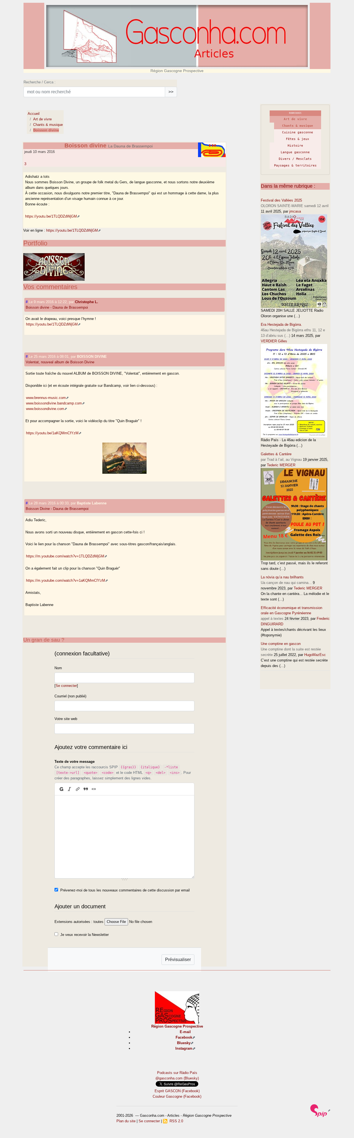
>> (170, 91)
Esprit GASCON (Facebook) (177, 1091)
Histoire (295, 145)
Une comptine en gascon (281, 644)
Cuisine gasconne (297, 132)
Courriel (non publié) (70, 696)
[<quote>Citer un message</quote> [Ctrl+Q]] (86, 789)
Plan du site (126, 1121)
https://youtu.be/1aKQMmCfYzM (52, 433)
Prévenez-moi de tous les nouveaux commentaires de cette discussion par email (125, 890)
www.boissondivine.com (45, 409)
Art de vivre (42, 119)
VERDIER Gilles (274, 341)
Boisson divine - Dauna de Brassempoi (57, 307)
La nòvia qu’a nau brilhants (282, 577)
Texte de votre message (74, 761)
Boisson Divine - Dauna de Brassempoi (57, 509)
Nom (58, 668)
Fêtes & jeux (297, 139)
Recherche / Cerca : (40, 82)
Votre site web (65, 719)
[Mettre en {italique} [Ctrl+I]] (70, 789)
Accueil (34, 114)
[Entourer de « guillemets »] (94, 789)
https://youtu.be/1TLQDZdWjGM (51, 216)
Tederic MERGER (281, 465)
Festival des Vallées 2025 (281, 200)
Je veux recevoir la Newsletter (84, 935)
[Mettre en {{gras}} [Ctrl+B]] (61, 789)
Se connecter (66, 686)
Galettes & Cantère (276, 454)
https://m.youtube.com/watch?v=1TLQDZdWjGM (65, 556)
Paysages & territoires (295, 165)
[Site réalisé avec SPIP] (320, 1110)
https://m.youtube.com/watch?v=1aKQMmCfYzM (65, 580)
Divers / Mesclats (295, 159)
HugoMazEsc (315, 655)
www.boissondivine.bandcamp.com (54, 403)
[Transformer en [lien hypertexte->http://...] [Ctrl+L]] (78, 789)
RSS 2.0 (175, 1121)
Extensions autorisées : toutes (78, 922)
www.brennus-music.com (46, 398)
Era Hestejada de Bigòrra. (281, 324)
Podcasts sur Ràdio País (177, 1073)
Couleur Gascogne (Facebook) (177, 1096)
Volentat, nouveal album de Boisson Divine (60, 362)
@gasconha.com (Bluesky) (177, 1078)
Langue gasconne (295, 152)
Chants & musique (48, 125)
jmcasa (295, 211)
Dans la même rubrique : (288, 186)
